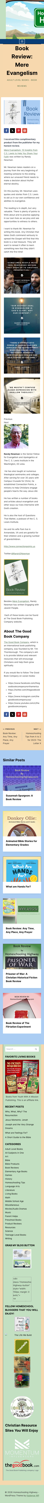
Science (9, 1231)
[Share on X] (12, 130)
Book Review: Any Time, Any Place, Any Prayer (10, 736)
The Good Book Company (16, 642)
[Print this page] (24, 130)
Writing (8, 1238)
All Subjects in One (14, 1153)
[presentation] (22, 778)
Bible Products (12, 1164)
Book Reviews (12, 1167)
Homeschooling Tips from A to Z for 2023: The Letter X (33, 736)
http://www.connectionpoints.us (19, 546)
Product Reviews (13, 1223)
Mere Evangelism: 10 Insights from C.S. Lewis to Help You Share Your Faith (21, 153)
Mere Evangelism (20, 601)
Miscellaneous (12, 1205)
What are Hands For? (18, 886)
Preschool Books (13, 1220)
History (8, 1179)
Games (8, 1175)
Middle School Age (14, 1201)
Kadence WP (33, 1495)
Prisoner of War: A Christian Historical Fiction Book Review (21, 977)
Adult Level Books (18, 80)
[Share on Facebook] (6, 130)
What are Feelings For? (16, 1133)
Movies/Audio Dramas (16, 1209)
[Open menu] (22, 41)
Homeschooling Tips (15, 1182)
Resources (10, 1227)
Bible (7, 1160)
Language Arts (12, 1186)
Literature (10, 1190)
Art (6, 1156)
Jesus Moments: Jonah (16, 1120)
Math (7, 1197)
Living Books (11, 1194)
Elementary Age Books (16, 1171)
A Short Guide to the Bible (18, 1137)
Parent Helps (11, 1216)
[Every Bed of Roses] (22, 1324)
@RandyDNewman (20, 553)
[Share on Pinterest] (18, 130)
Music (8, 1212)
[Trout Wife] (22, 1346)
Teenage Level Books (15, 1235)
